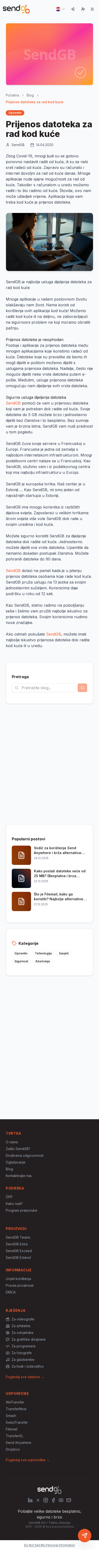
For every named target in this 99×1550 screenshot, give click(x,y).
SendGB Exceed (19, 1251)
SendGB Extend (18, 1257)
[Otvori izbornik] (92, 9)
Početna (12, 95)
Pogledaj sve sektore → (25, 1377)
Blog (30, 95)
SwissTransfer (17, 1422)
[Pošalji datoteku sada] (84, 1535)
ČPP (9, 1197)
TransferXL (14, 1436)
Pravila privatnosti (20, 1285)
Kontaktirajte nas (19, 1176)
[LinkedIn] (30, 1500)
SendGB (13, 403)
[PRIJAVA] (72, 9)
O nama (12, 1142)
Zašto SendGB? (18, 1149)
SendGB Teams (18, 1237)
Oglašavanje (15, 1162)
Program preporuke (21, 1210)
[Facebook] (53, 1500)
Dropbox (13, 1449)
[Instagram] (45, 1500)
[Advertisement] (49, 764)
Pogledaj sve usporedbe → (28, 1460)
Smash (11, 1416)
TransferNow (16, 1409)
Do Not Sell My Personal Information (49, 1545)
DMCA (11, 1292)
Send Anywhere (18, 1443)
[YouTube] (61, 1500)
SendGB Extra (17, 1244)
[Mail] (68, 1500)
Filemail (11, 1429)
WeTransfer (15, 1402)
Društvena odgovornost (24, 1155)
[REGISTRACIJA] (83, 9)
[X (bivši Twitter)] (38, 1500)
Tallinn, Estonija (59, 1522)
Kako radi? (14, 1204)
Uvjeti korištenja (18, 1279)
